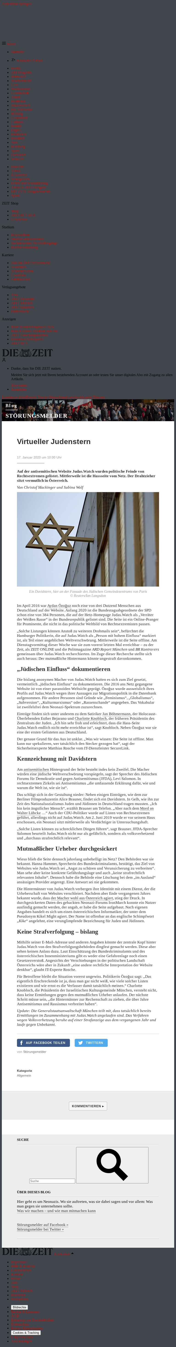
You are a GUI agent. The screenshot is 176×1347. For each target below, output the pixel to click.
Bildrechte (19, 1307)
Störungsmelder (37, 415)
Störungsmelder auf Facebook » (43, 1225)
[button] (8, 44)
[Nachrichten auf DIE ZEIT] (27, 356)
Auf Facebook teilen (45, 1043)
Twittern (94, 1043)
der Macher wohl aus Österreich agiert (82, 898)
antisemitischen (36, 769)
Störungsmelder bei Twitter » (40, 1229)
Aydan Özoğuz (59, 605)
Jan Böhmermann (116, 714)
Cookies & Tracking (26, 1332)
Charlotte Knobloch (91, 718)
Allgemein (24, 1075)
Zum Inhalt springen (16, 4)
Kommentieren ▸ (88, 1106)
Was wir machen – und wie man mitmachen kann (56, 1211)
